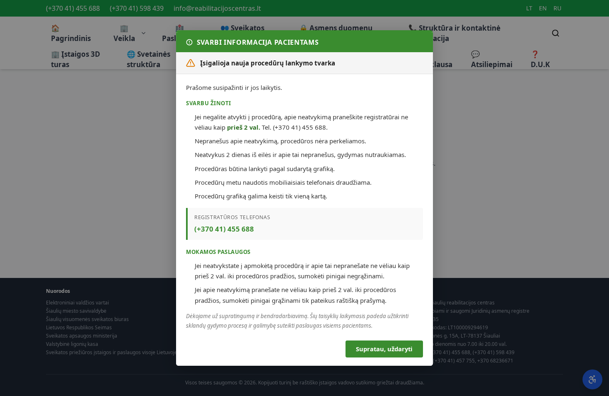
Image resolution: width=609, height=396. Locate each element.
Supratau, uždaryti (384, 349)
